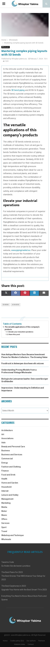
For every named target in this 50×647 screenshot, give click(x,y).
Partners (41, 641)
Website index (19, 644)
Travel (4, 531)
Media (4, 507)
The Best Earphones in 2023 (13, 586)
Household (6, 487)
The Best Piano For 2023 (12, 572)
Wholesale (5, 47)
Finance (5, 471)
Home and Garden (9, 483)
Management (7, 499)
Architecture (7, 430)
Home (5, 641)
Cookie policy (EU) (17, 641)
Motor (4, 511)
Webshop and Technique (12, 535)
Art (2, 434)
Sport (3, 527)
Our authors (31, 641)
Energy (4, 463)
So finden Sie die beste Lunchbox (15, 566)
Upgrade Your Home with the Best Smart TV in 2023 (24, 590)
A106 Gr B (15, 304)
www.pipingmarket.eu (20, 250)
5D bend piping (18, 90)
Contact (31, 644)
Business (5, 450)
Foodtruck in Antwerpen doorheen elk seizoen (22, 363)
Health (4, 479)
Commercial (7, 458)
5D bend (6, 304)
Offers (4, 519)
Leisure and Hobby (9, 495)
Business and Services (11, 454)
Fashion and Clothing (11, 467)
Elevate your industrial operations (20, 332)
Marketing (6, 503)
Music (4, 515)
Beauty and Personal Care (13, 446)
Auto (3, 442)
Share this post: (14, 334)
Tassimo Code (7, 562)
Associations (7, 438)
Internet (4, 491)
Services (5, 523)
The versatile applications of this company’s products (22, 328)
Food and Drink (8, 475)
